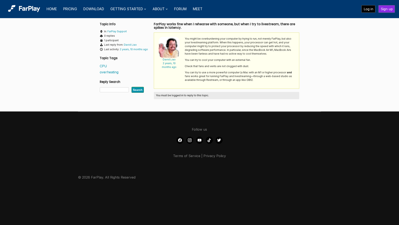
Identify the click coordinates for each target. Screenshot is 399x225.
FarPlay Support (117, 31)
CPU (103, 66)
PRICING (70, 9)
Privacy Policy (214, 156)
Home (52, 9)
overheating (109, 72)
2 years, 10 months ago (134, 49)
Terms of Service (186, 156)
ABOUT (159, 9)
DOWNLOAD (93, 9)
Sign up (387, 9)
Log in (368, 9)
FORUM (180, 9)
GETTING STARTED (126, 9)
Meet (197, 9)
